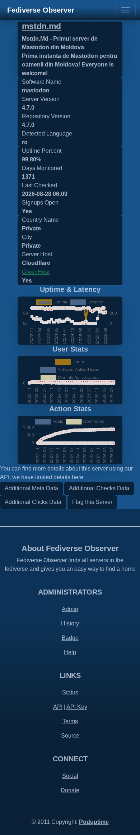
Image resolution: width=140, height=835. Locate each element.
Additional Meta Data (31, 488)
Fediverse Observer (40, 10)
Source (70, 736)
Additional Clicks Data (33, 502)
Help (70, 652)
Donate (70, 790)
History (70, 623)
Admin (70, 609)
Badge (70, 638)
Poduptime (94, 822)
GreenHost (36, 272)
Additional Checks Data (99, 488)
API (57, 707)
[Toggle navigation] (126, 10)
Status (70, 692)
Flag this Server (92, 502)
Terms (70, 721)
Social (70, 776)
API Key (76, 707)
